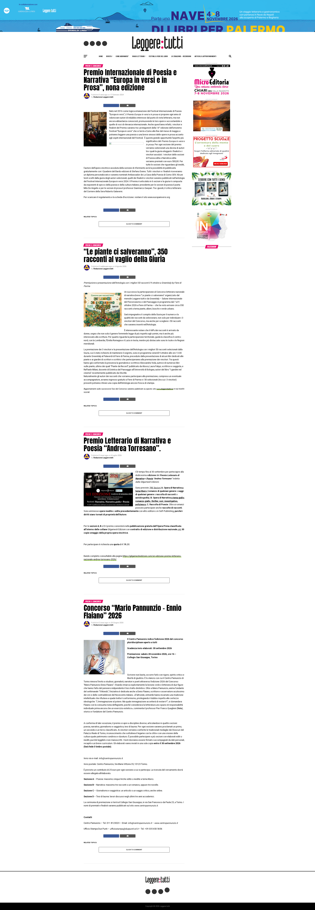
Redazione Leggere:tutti (103, 97)
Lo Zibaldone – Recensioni (181, 56)
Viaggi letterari (138, 56)
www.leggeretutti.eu (165, 389)
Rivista (109, 56)
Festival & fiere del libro (158, 56)
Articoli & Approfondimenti (205, 56)
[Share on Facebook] (111, 105)
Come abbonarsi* (122, 56)
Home (101, 56)
